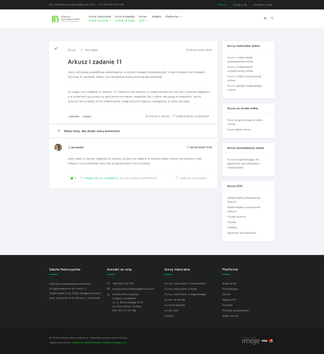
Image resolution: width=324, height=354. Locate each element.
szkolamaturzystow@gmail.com (74, 4)
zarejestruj (111, 178)
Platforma (172, 16)
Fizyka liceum (236, 216)
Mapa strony (230, 315)
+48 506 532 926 (113, 4)
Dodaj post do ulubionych (192, 116)
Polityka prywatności (235, 310)
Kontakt (227, 305)
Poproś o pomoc (159, 116)
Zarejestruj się (262, 4)
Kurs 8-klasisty (125, 18)
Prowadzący (230, 288)
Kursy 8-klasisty (175, 305)
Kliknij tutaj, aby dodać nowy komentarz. (92, 131)
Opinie (226, 294)
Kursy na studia (175, 299)
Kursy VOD (171, 310)
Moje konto (229, 283)
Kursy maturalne (100, 18)
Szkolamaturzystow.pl (73, 337)
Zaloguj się (240, 4)
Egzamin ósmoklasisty (241, 232)
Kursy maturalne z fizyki (181, 288)
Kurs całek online (238, 129)
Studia (231, 222)
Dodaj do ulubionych (193, 178)
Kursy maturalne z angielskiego (185, 294)
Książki (156, 16)
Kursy (142, 18)
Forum (222, 4)
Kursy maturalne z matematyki (185, 283)
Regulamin (229, 299)
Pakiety (232, 227)
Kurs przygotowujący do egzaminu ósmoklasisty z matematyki (243, 163)
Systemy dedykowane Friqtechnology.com (99, 342)
